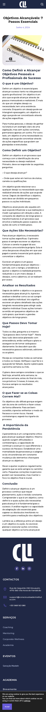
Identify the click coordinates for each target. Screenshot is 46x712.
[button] (42, 4)
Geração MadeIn (11, 666)
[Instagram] (29, 568)
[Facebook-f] (17, 568)
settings (27, 701)
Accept (7, 707)
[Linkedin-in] (23, 568)
